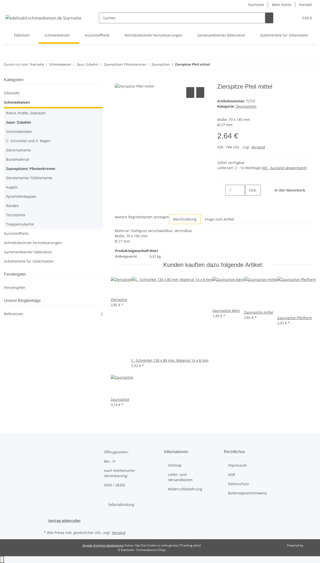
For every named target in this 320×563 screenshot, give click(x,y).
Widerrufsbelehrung (185, 489)
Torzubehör (16, 215)
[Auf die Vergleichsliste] (190, 92)
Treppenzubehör (20, 224)
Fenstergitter (15, 287)
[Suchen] (269, 18)
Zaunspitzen (246, 106)
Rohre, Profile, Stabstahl (26, 113)
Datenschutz (238, 483)
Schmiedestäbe (19, 131)
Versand (258, 147)
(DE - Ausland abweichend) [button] (284, 167)
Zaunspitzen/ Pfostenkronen (30, 168)
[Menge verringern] (221, 190)
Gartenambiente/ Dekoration (28, 252)
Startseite (256, 4)
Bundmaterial (17, 159)
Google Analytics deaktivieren (103, 545)
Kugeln (12, 187)
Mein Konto (281, 4)
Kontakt (305, 4)
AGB (231, 474)
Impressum (237, 465)
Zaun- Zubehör (18, 122)
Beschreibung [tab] (184, 219)
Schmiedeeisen (17, 102)
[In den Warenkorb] (119, 80)
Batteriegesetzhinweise (247, 493)
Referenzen (53, 313)
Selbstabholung (121, 504)
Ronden (12, 205)
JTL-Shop (310, 545)
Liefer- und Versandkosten (180, 477)
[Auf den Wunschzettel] (200, 92)
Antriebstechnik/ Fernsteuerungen (33, 242)
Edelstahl (12, 93)
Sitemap (175, 465)
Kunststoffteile (16, 233)
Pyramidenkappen (21, 196)
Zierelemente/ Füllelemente (29, 177)
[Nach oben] (2, 559)
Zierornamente (18, 150)
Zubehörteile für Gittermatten (29, 261)
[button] (285, 18)
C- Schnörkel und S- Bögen (28, 140)
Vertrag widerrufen (64, 520)
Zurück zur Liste (16, 64)
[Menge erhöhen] (249, 201)
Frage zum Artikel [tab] (219, 219)
